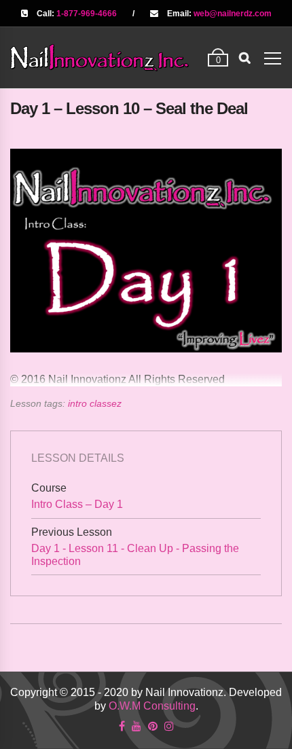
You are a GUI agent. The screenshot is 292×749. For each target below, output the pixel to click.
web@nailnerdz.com (233, 13)
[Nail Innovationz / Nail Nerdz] (99, 57)
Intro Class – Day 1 (77, 504)
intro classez (95, 403)
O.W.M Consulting (152, 706)
